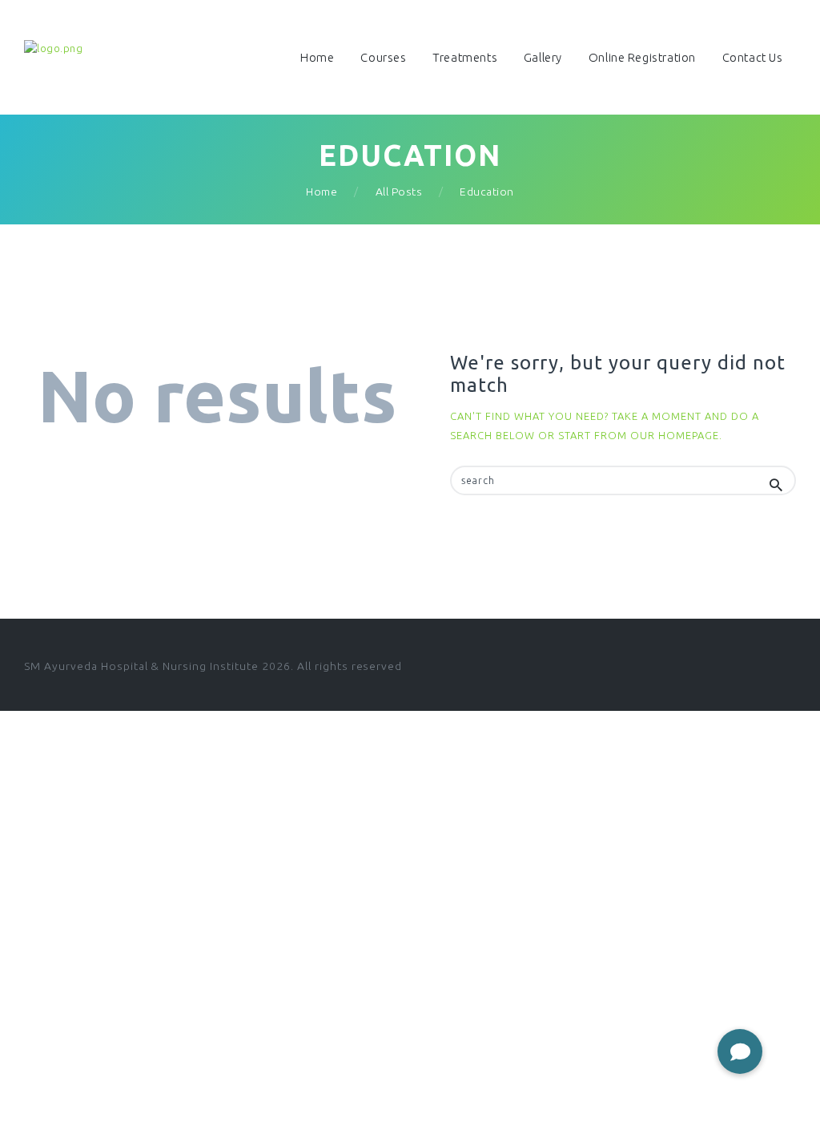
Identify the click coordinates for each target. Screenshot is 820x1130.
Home (321, 191)
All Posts (399, 191)
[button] (740, 1051)
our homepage (674, 435)
